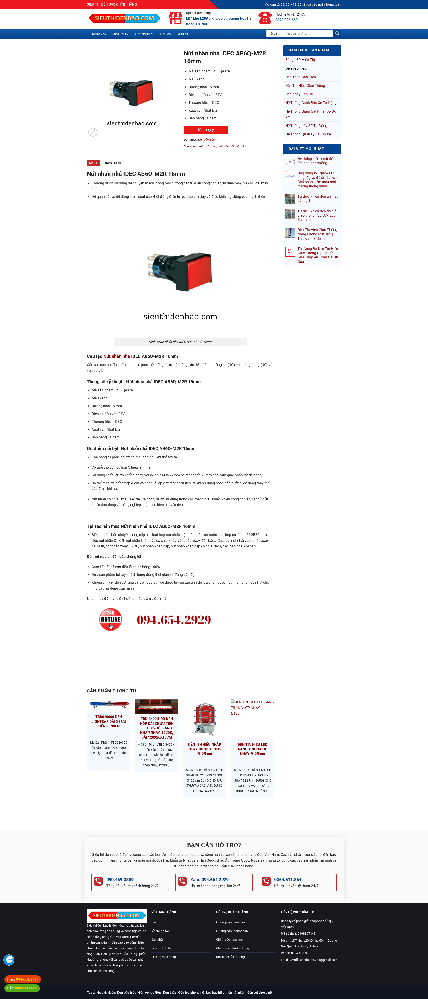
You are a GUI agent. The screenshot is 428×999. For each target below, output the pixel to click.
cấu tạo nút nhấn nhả (203, 146)
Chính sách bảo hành (230, 940)
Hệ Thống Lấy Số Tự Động (306, 126)
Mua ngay (206, 130)
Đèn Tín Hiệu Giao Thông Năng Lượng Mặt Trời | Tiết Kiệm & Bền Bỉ (317, 234)
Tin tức (165, 33)
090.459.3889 (120, 879)
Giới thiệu (120, 33)
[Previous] (87, 761)
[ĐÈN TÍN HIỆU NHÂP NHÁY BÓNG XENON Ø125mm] (204, 719)
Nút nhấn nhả (116, 356)
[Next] (274, 761)
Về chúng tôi (160, 931)
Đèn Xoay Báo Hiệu (300, 94)
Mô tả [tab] (93, 163)
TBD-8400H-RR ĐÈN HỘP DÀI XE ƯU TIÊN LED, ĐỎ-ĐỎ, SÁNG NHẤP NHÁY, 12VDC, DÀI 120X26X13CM (156, 728)
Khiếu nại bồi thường (230, 957)
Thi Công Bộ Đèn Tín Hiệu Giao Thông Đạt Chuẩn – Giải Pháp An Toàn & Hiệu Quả (318, 255)
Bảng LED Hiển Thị (300, 60)
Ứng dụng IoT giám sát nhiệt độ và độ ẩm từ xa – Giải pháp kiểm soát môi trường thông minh (318, 179)
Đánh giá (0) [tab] (113, 163)
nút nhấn (223, 146)
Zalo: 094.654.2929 (209, 879)
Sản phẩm (142, 33)
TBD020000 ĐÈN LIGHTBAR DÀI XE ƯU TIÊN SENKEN (108, 721)
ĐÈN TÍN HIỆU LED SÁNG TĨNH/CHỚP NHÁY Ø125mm (252, 749)
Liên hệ (183, 33)
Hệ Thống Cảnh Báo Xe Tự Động (311, 103)
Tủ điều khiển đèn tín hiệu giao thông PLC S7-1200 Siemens (318, 215)
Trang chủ (98, 33)
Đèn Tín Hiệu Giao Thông (305, 86)
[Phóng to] (92, 132)
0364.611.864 (287, 879)
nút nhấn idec (238, 146)
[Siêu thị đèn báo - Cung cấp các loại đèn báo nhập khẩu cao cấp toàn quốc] (124, 19)
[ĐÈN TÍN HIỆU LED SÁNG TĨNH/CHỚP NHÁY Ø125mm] (252, 719)
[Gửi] (337, 33)
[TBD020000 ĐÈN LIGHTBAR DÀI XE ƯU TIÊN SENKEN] (108, 705)
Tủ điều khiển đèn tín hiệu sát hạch (318, 198)
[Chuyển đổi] (337, 59)
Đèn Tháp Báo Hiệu (300, 77)
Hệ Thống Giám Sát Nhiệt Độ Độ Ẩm (310, 114)
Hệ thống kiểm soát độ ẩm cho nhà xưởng (315, 161)
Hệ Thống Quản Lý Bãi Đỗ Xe (308, 134)
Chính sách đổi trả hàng (232, 948)
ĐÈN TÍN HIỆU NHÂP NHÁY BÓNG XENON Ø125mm (204, 749)
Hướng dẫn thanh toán (232, 931)
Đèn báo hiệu (296, 68)
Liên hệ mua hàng (163, 957)
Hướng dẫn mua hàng (231, 922)
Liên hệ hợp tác (161, 948)
